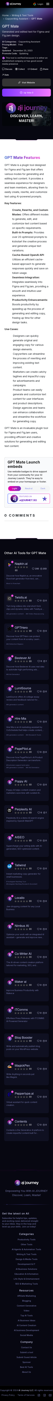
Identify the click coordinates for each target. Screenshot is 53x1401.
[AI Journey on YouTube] (50, 1395)
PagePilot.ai (23, 748)
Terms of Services (26, 1395)
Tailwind (20, 865)
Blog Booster (23, 1037)
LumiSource (23, 688)
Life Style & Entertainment (26, 1279)
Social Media (26, 1335)
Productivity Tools (26, 1239)
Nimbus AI (22, 925)
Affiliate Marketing (26, 1296)
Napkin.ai (21, 563)
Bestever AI (23, 657)
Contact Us (26, 1347)
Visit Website (28, 82)
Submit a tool (26, 1352)
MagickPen (22, 1065)
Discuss (8, 69)
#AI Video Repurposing (35, 614)
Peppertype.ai (24, 1093)
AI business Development (26, 1330)
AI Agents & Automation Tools (26, 1249)
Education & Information (26, 1274)
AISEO (19, 837)
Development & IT (26, 1264)
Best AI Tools (26, 1367)
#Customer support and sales (18, 765)
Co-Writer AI (23, 953)
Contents (21, 1121)
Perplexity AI (23, 809)
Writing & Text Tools (22, 15)
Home (5, 15)
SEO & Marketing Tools (26, 1284)
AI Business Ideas (26, 1320)
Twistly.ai (21, 597)
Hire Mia (20, 718)
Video (26, 1310)
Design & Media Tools (26, 1259)
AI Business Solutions (26, 1269)
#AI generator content (15, 614)
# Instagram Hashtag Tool (16, 882)
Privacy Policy (8, 1395)
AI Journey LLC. (26, 1390)
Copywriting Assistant (16, 18)
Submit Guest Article (27, 1357)
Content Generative (26, 1305)
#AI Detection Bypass (14, 644)
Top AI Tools (26, 1315)
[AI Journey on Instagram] (38, 1395)
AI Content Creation (26, 1325)
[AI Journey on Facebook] (44, 1395)
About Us (26, 1372)
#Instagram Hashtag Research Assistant (21, 884)
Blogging (26, 1301)
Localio (19, 897)
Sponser (26, 1362)
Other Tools (26, 1244)
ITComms (21, 1009)
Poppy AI (21, 781)
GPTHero (21, 627)
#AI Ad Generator (13, 674)
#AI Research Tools (33, 735)
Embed (34, 69)
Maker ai (20, 981)
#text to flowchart (13, 583)
